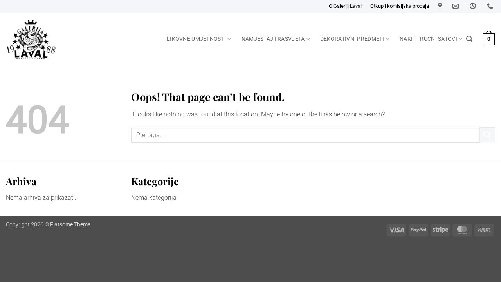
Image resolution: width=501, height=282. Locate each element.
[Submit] (487, 135)
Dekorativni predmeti (352, 39)
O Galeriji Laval (345, 6)
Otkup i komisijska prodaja (399, 6)
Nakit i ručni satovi (428, 39)
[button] (469, 39)
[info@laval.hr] (456, 6)
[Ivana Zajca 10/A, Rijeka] (441, 6)
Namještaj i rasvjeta (273, 39)
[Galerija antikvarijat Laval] (80, 40)
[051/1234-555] (491, 6)
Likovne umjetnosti (196, 39)
